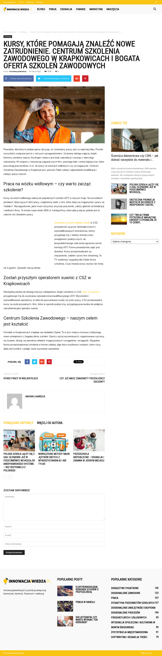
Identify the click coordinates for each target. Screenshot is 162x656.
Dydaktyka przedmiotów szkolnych (132, 602)
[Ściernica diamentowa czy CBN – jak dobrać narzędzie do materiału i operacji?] (135, 140)
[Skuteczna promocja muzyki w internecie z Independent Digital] (119, 204)
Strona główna (9, 2)
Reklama (30, 2)
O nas (21, 2)
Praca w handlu (85, 602)
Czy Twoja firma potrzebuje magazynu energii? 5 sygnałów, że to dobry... (143, 218)
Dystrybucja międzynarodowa (129, 632)
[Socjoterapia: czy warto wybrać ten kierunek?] (65, 621)
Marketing (96, 9)
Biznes (41, 9)
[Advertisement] (81, 22)
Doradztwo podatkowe (125, 588)
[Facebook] (156, 2)
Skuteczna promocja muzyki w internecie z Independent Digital (142, 202)
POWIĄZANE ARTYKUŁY (18, 423)
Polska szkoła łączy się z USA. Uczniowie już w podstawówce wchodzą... (144, 188)
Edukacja (66, 9)
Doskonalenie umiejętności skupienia (133, 607)
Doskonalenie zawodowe (125, 593)
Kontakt (40, 2)
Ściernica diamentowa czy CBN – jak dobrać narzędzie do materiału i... (134, 158)
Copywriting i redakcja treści (129, 637)
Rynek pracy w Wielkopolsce (20, 378)
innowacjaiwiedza (17, 71)
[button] (155, 9)
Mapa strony (146, 653)
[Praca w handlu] (65, 606)
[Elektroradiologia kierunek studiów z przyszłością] (65, 591)
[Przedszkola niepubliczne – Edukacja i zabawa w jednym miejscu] (89, 440)
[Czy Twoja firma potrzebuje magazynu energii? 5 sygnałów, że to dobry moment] (119, 219)
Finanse (81, 9)
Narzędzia (112, 9)
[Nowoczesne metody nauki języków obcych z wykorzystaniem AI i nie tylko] (54, 440)
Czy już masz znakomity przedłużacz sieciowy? (82, 380)
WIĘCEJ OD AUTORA (49, 423)
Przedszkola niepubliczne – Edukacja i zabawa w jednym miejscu (88, 457)
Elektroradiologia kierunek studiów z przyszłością (87, 589)
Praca (52, 9)
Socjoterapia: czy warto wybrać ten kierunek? (87, 620)
